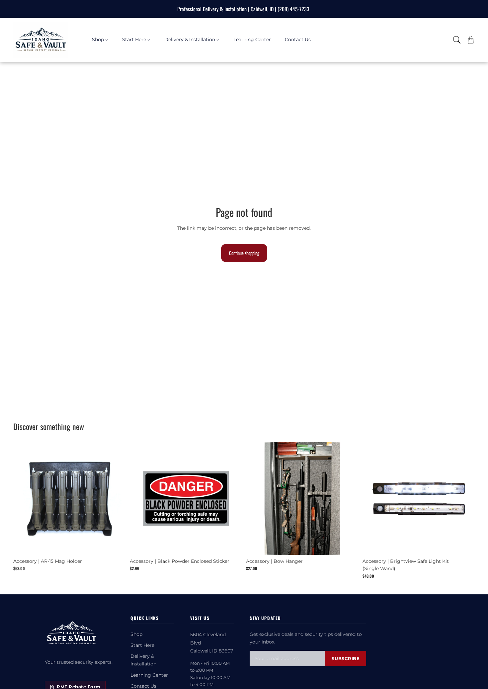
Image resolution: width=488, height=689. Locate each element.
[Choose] (232, 545)
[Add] (116, 545)
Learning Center (149, 675)
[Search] (457, 40)
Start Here (142, 645)
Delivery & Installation (143, 660)
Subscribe (346, 658)
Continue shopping (244, 252)
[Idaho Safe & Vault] (71, 633)
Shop (136, 634)
